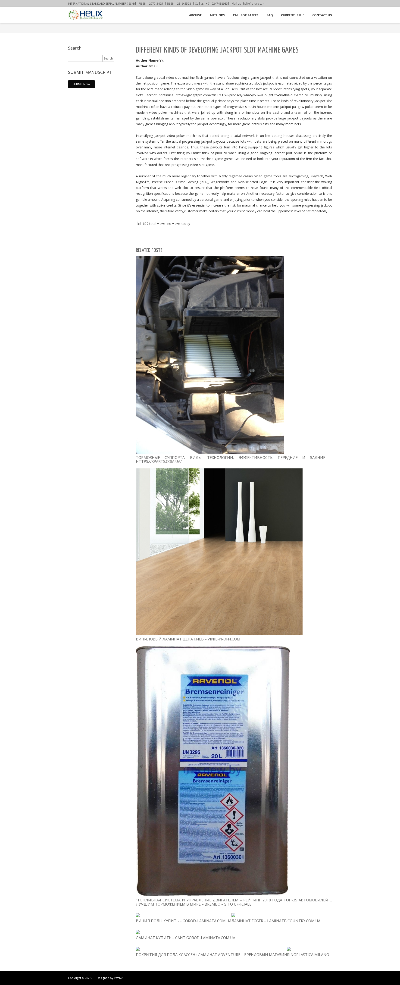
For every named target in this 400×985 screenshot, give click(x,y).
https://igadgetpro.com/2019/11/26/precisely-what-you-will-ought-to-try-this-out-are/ (239, 95)
